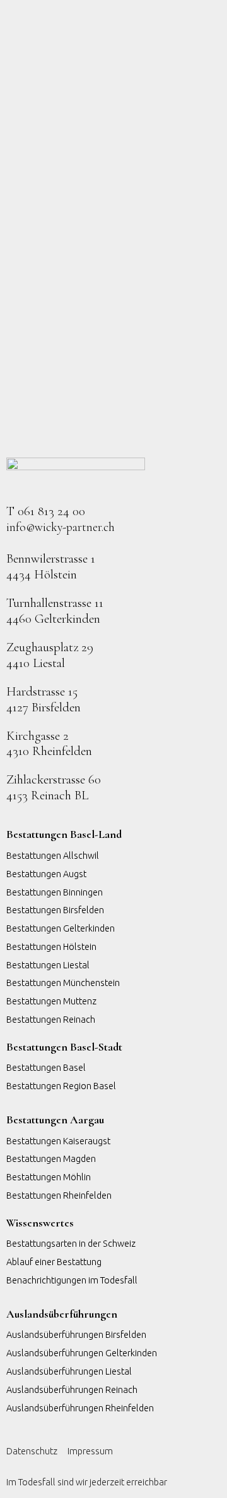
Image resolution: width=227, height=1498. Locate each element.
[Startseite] (75, 474)
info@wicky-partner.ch (60, 527)
